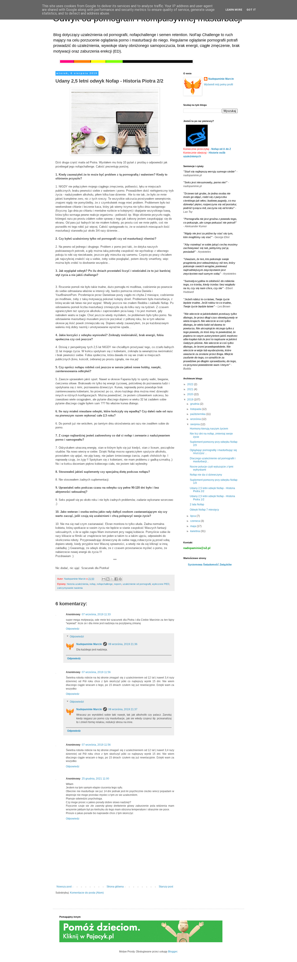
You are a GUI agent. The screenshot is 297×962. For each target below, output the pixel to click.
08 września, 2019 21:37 (122, 709)
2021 (190, 389)
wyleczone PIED (160, 584)
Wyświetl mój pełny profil (218, 84)
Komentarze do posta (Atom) (87, 892)
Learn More (233, 9)
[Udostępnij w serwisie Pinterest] (120, 579)
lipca (193, 515)
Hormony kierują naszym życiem (209, 428)
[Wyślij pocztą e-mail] (104, 579)
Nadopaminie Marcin (89, 644)
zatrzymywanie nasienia (70, 588)
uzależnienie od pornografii (137, 584)
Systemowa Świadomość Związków (210, 564)
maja (193, 526)
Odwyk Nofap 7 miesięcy (204, 509)
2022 (190, 384)
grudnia (195, 403)
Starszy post (166, 886)
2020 (190, 394)
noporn (117, 584)
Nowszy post (64, 886)
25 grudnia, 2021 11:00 (95, 778)
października (198, 414)
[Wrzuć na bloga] (108, 579)
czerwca (195, 520)
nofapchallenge (105, 584)
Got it (251, 9)
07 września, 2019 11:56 (96, 672)
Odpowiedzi (77, 636)
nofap (92, 584)
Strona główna (115, 886)
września (196, 419)
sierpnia (195, 424)
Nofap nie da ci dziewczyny (206, 474)
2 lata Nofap (197, 504)
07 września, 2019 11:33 (96, 614)
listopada (196, 409)
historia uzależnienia (77, 584)
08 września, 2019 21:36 (122, 644)
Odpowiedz (72, 628)
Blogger (172, 951)
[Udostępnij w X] (112, 579)
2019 (190, 399)
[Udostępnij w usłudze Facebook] (116, 579)
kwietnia (195, 531)
